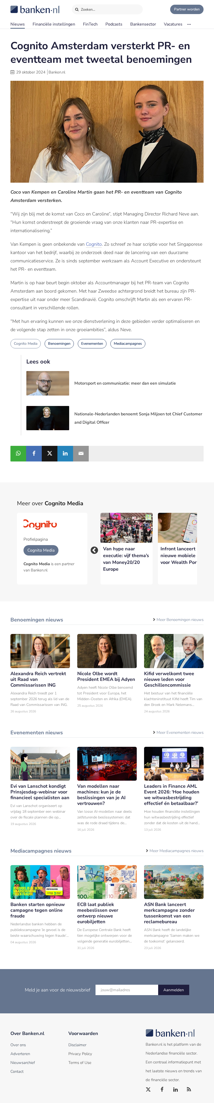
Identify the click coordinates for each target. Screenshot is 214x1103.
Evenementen (92, 343)
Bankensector (143, 24)
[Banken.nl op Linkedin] (176, 1090)
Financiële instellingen (54, 24)
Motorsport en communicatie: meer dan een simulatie (125, 383)
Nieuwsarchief (22, 1062)
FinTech (90, 24)
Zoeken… (87, 9)
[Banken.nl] (22, 6)
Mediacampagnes (128, 343)
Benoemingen (59, 343)
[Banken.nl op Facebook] (162, 1090)
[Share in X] (49, 453)
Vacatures (173, 24)
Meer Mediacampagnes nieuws (177, 850)
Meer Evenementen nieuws (180, 732)
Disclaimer (77, 1044)
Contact (16, 1071)
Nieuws (17, 24)
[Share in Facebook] (34, 453)
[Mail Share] (81, 453)
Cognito (94, 244)
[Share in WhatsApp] (18, 453)
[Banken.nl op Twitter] (148, 1090)
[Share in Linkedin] (65, 453)
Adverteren (20, 1053)
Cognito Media (25, 343)
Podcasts (113, 24)
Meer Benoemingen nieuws (180, 619)
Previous (92, 548)
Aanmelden (173, 990)
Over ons (18, 1044)
